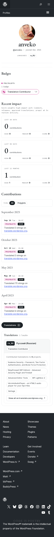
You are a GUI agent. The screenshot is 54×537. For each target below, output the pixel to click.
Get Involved (34, 446)
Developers (9, 456)
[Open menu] (49, 4)
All (12, 203)
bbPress (9, 481)
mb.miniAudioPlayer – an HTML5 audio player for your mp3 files (24, 384)
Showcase (33, 421)
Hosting (7, 431)
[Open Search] (41, 4)
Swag (32, 461)
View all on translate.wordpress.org (25, 398)
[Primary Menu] (48, 13)
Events (31, 451)
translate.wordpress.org (15, 231)
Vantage (11, 391)
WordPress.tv (11, 461)
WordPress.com (12, 471)
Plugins (31, 431)
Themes (32, 426)
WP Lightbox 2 (38, 378)
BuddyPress (11, 486)
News (6, 426)
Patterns (32, 436)
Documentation (11, 451)
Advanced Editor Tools (18, 378)
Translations (11, 325)
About (6, 421)
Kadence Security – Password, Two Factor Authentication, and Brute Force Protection (27, 363)
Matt (7, 476)
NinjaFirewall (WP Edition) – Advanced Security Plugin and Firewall (24, 371)
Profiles (6, 13)
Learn (6, 446)
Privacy (7, 436)
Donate (33, 456)
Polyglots (22, 203)
